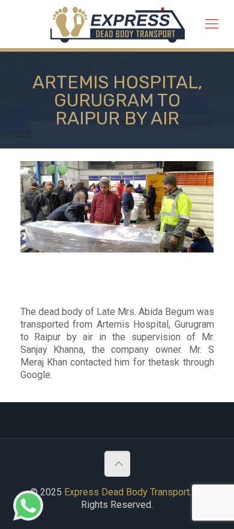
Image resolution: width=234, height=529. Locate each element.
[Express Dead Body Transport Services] (118, 24)
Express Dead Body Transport (127, 492)
